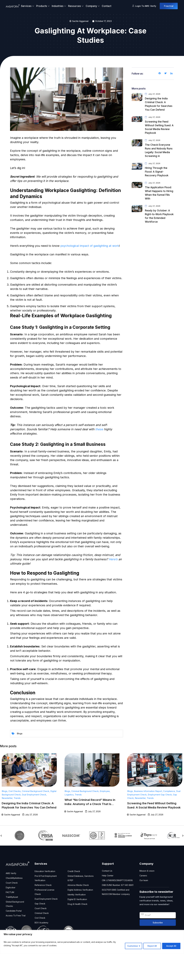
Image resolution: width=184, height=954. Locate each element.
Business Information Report (148, 791)
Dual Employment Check (34, 794)
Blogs (19, 733)
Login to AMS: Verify (145, 6)
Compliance (169, 791)
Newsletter (7, 798)
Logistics (69, 794)
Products (41, 6)
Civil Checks (14, 791)
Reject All (152, 946)
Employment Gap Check (160, 794)
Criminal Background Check (35, 791)
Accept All (171, 946)
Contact (106, 6)
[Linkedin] (171, 73)
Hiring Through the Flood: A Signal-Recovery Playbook (156, 172)
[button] (1, 835)
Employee (105, 791)
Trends (17, 798)
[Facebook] (159, 73)
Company (91, 6)
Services (26, 6)
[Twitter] (165, 73)
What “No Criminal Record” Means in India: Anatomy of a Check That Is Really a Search (90, 804)
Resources (74, 6)
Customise (132, 946)
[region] (92, 942)
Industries (57, 6)
